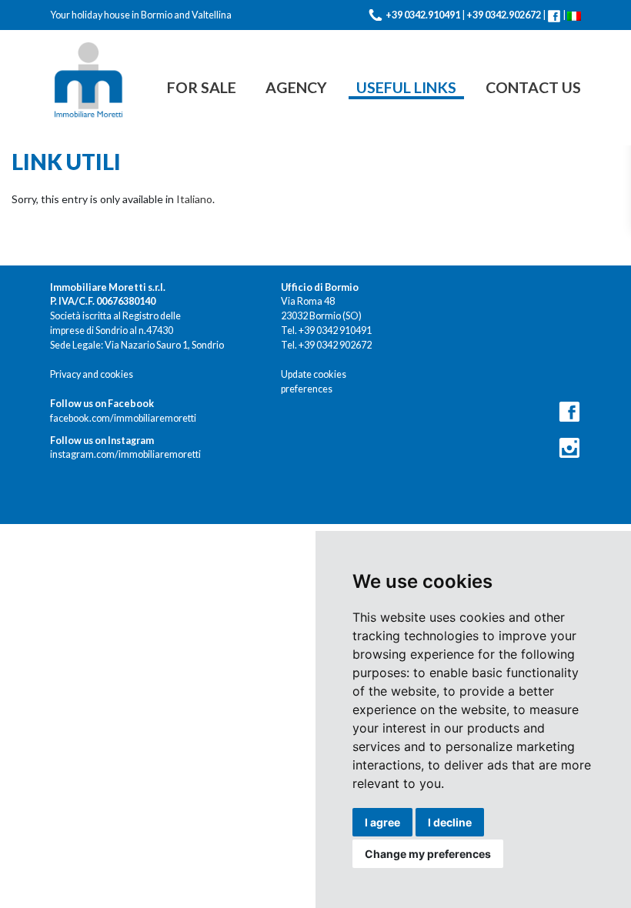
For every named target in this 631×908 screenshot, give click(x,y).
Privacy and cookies (91, 374)
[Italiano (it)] (574, 15)
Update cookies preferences (313, 382)
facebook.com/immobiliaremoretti (123, 411)
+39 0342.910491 (423, 15)
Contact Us (533, 87)
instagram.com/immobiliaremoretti (125, 448)
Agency (296, 87)
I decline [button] (450, 822)
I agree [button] (382, 822)
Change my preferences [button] (428, 853)
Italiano (194, 198)
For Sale (201, 87)
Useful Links (406, 87)
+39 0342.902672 (503, 15)
